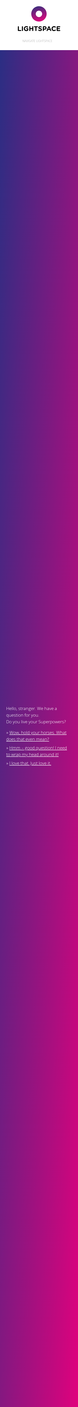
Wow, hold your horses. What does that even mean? (36, 735)
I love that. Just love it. (30, 763)
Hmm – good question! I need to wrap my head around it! (36, 751)
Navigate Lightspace (37, 41)
